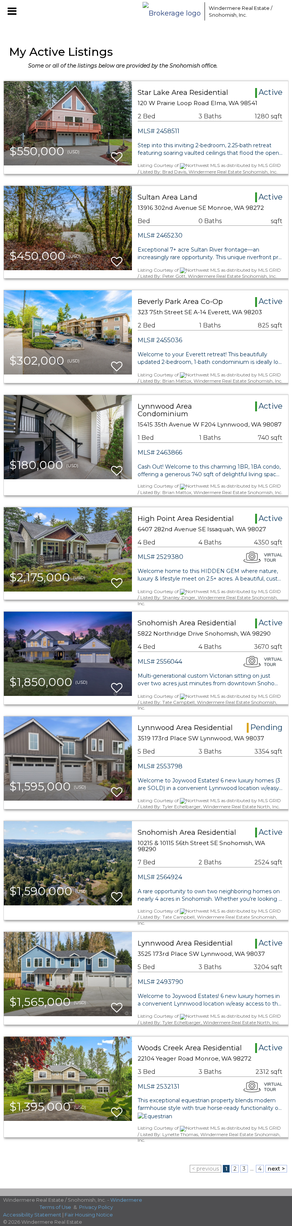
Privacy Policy (96, 1207)
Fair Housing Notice (89, 1215)
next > (276, 1168)
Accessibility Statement (32, 1215)
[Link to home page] (172, 11)
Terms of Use (55, 1207)
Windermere (126, 1200)
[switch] (116, 153)
